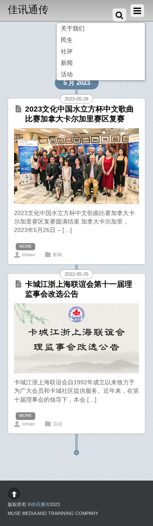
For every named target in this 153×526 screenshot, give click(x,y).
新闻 (67, 63)
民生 (67, 40)
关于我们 (73, 28)
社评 (67, 51)
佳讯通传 (40, 504)
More (25, 246)
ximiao (28, 254)
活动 (67, 74)
